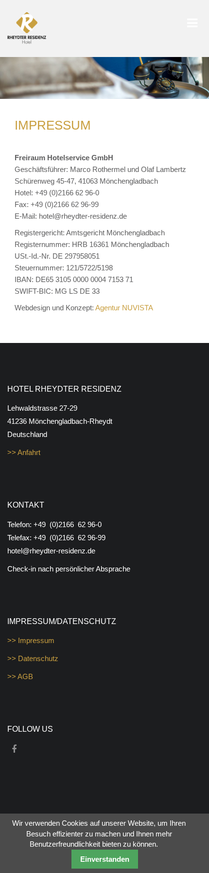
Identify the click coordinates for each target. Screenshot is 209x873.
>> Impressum (30, 640)
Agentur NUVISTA (124, 308)
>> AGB (20, 676)
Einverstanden (104, 859)
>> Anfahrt (23, 452)
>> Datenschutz (32, 658)
